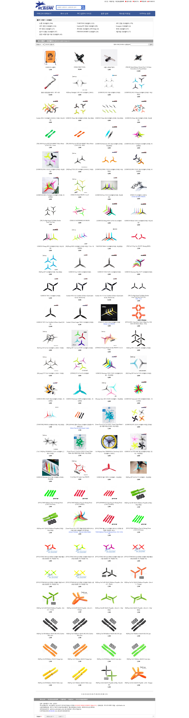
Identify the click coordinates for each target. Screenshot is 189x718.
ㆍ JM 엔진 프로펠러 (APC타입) (87, 29)
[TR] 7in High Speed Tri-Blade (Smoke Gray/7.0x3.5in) (50, 221)
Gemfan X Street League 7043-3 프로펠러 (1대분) (79, 322)
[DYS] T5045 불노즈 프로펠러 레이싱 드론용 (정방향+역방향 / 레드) (109, 531)
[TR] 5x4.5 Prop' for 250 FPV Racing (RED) (138, 246)
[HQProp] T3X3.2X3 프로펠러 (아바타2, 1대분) (79, 169)
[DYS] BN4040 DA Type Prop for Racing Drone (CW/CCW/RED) (109, 503)
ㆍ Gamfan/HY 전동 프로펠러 (86, 26)
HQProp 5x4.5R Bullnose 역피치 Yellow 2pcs (50, 683)
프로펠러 (50, 41)
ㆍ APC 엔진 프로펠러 (46, 26)
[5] (90, 694)
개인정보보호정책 (53, 699)
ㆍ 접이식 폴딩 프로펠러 (47, 31)
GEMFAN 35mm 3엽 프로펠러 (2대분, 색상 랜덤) (80, 118)
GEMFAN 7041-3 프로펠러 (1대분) (50, 296)
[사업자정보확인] (63, 707)
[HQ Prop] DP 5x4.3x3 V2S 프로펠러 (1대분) (138, 373)
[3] (86, 694)
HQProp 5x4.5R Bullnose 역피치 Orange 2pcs (50, 659)
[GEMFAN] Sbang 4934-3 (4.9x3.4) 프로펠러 (109, 220)
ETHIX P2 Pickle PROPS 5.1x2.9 (80, 195)
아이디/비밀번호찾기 (82, 699)
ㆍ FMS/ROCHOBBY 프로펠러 (86, 31)
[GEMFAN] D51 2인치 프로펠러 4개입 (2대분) (138, 424)
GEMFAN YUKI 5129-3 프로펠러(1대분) (109, 272)
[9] (99, 694)
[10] (101, 694)
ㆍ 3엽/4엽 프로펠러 (122, 31)
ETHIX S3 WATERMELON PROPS (80, 220)
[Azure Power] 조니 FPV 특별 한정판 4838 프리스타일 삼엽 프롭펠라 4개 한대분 (80, 530)
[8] (97, 694)
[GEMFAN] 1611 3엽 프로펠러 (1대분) (109, 92)
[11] (106, 694)
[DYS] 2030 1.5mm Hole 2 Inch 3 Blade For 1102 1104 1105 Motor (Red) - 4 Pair (138, 323)
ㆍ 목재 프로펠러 (121, 29)
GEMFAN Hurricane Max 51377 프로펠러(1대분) (138, 272)
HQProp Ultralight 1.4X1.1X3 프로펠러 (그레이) (79, 92)
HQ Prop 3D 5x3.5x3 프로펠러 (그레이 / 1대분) (50, 348)
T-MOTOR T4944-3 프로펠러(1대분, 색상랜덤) (109, 246)
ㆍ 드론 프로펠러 (45, 23)
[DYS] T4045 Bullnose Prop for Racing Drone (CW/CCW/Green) (50, 503)
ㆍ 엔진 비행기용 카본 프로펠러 (49, 34)
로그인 (106, 1)
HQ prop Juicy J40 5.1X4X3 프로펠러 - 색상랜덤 (109, 399)
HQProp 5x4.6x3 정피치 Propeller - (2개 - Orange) (138, 683)
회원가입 (111, 1)
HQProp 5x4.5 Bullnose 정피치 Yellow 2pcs (80, 683)
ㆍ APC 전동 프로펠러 (123, 23)
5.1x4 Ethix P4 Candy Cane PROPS (79, 477)
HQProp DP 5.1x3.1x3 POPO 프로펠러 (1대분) (80, 348)
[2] (84, 694)
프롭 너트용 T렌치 (109, 67)
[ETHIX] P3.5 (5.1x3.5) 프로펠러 (80, 373)
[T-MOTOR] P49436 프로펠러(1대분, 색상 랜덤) (50, 424)
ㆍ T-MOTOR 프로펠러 (84, 23)
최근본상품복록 (119, 1)
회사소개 (42, 699)
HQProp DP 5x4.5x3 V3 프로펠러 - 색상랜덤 (138, 477)
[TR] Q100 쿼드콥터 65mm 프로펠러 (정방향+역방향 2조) (80, 426)
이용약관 (63, 699)
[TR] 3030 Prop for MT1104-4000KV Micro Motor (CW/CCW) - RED (79, 144)
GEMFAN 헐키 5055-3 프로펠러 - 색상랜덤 (109, 477)
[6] (92, 694)
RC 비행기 (42, 20)
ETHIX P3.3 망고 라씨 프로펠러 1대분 (109, 323)
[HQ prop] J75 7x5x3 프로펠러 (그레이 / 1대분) (50, 373)
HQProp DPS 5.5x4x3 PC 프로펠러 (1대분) (138, 348)
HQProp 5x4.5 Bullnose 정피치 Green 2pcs (138, 659)
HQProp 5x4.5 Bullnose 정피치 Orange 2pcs (80, 659)
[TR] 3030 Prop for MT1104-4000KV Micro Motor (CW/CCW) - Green (50, 144)
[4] (88, 694)
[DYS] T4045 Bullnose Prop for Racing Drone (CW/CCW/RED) (79, 503)
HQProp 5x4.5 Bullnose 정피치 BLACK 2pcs (138, 633)
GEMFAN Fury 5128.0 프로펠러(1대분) (80, 272)
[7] (95, 694)
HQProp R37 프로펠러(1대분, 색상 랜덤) (50, 272)
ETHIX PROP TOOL (80, 67)
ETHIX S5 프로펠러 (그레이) (138, 195)
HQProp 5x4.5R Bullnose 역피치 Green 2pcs (109, 659)
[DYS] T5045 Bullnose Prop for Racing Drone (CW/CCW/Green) (138, 529)
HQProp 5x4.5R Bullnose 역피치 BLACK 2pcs (109, 633)
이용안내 (70, 699)
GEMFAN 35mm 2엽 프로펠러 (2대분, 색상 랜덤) (109, 118)
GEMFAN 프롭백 (50, 67)
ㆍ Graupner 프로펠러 (122, 26)
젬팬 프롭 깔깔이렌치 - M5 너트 (50, 92)
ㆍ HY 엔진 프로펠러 (46, 29)
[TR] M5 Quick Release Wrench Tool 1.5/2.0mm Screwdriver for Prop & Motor (138, 68)
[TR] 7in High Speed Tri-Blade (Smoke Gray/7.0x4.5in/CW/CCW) (138, 297)
